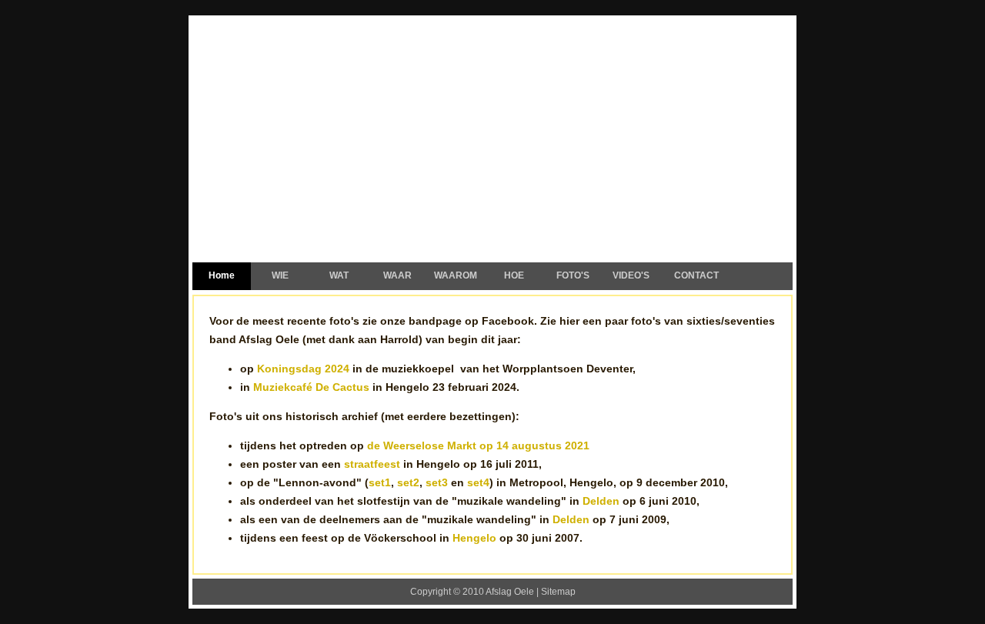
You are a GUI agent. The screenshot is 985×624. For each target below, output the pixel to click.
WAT (339, 275)
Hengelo (474, 538)
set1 (380, 482)
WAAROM (455, 275)
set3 (437, 482)
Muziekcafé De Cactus (311, 387)
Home (222, 275)
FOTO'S (572, 275)
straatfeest (372, 464)
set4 (478, 482)
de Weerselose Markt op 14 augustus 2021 (478, 445)
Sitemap (558, 591)
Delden (601, 501)
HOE (514, 275)
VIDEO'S (631, 275)
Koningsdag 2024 (303, 368)
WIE (280, 275)
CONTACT (696, 275)
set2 (408, 482)
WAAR (397, 275)
